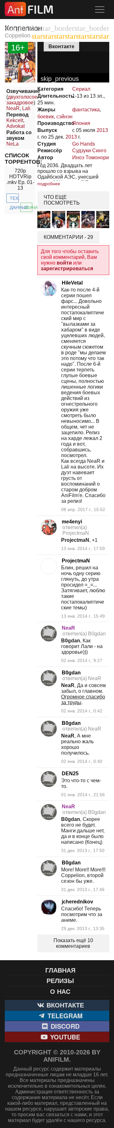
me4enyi (72, 521)
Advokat (15, 126)
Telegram (64, 1015)
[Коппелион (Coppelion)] (20, 80)
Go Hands (83, 144)
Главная (60, 969)
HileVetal (72, 282)
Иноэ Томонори (90, 157)
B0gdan (71, 672)
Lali (26, 108)
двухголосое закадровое (21, 99)
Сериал (81, 89)
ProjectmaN (76, 560)
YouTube (64, 1036)
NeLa (12, 144)
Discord (64, 1026)
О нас (60, 991)
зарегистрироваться (67, 268)
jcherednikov (77, 901)
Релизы (60, 980)
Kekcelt (14, 120)
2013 (102, 130)
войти (64, 263)
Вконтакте (64, 1004)
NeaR (13, 108)
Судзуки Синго (89, 150)
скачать (28, 207)
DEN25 (70, 773)
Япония (81, 123)
